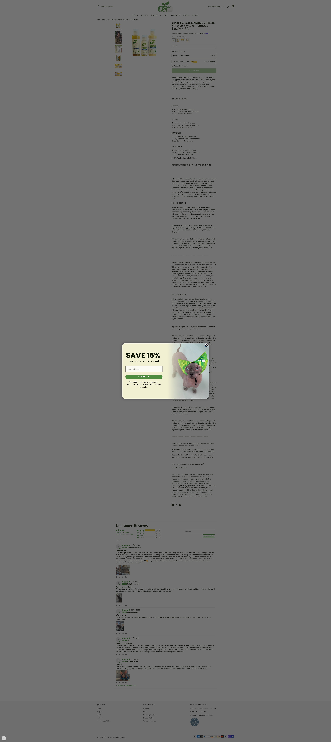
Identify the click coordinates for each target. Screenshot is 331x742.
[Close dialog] (206, 345)
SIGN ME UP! (144, 377)
